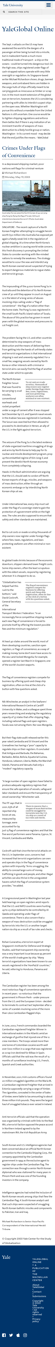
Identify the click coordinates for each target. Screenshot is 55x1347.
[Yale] (6, 1257)
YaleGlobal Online (28, 29)
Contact (37, 1291)
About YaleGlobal (38, 1286)
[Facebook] (4, 1335)
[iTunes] (18, 1335)
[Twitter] (12, 1335)
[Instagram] (25, 1335)
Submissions (39, 1296)
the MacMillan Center (40, 1277)
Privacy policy (36, 1320)
